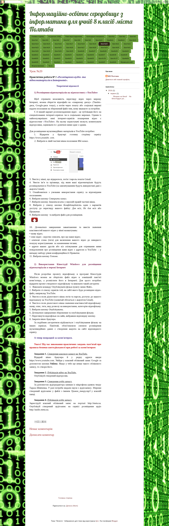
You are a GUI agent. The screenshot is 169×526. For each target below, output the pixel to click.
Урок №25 (58, 47)
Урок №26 (69, 47)
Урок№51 (46, 58)
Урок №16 (58, 44)
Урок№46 (90, 55)
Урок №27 (81, 47)
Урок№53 (68, 58)
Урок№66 (113, 62)
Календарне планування (95, 36)
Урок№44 (68, 55)
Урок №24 (46, 47)
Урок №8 (77, 40)
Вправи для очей (127, 62)
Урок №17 (69, 44)
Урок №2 (122, 36)
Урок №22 (127, 44)
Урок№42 (46, 55)
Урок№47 (101, 55)
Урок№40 (125, 51)
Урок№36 (81, 51)
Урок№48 (113, 55)
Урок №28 (92, 47)
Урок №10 (99, 40)
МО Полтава (113, 76)
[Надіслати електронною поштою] (36, 421)
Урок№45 (79, 55)
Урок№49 (124, 55)
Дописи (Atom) (72, 506)
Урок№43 (57, 55)
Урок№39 (114, 51)
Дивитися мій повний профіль (118, 79)
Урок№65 (101, 62)
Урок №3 (133, 36)
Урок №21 (115, 44)
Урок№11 (110, 40)
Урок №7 (67, 40)
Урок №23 (35, 47)
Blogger (115, 521)
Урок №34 (58, 51)
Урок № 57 (114, 58)
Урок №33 (46, 51)
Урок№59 (35, 62)
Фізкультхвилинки (38, 66)
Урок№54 (79, 58)
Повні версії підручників (73, 36)
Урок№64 (90, 62)
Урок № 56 (102, 58)
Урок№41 (35, 55)
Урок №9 (88, 40)
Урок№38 (103, 51)
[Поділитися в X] (40, 421)
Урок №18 (81, 44)
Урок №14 (35, 44)
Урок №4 (35, 40)
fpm (97, 521)
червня (113, 93)
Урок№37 (92, 51)
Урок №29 (104, 47)
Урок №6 (56, 40)
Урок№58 (125, 58)
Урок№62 (68, 62)
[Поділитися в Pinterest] (45, 421)
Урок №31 (127, 47)
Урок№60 (46, 62)
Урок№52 (57, 58)
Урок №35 (69, 51)
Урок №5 (45, 40)
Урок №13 (132, 40)
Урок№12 (121, 40)
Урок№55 (90, 58)
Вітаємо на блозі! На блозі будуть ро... (120, 97)
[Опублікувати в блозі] (38, 421)
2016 (110, 90)
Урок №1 (112, 36)
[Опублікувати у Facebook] (43, 421)
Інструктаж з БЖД (54, 36)
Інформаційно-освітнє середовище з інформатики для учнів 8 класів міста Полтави (80, 21)
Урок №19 (92, 44)
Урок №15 (46, 44)
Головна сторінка (38, 36)
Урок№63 (79, 62)
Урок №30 (115, 47)
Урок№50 (35, 58)
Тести (50, 66)
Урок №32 (35, 51)
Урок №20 (104, 44)
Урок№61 (57, 62)
